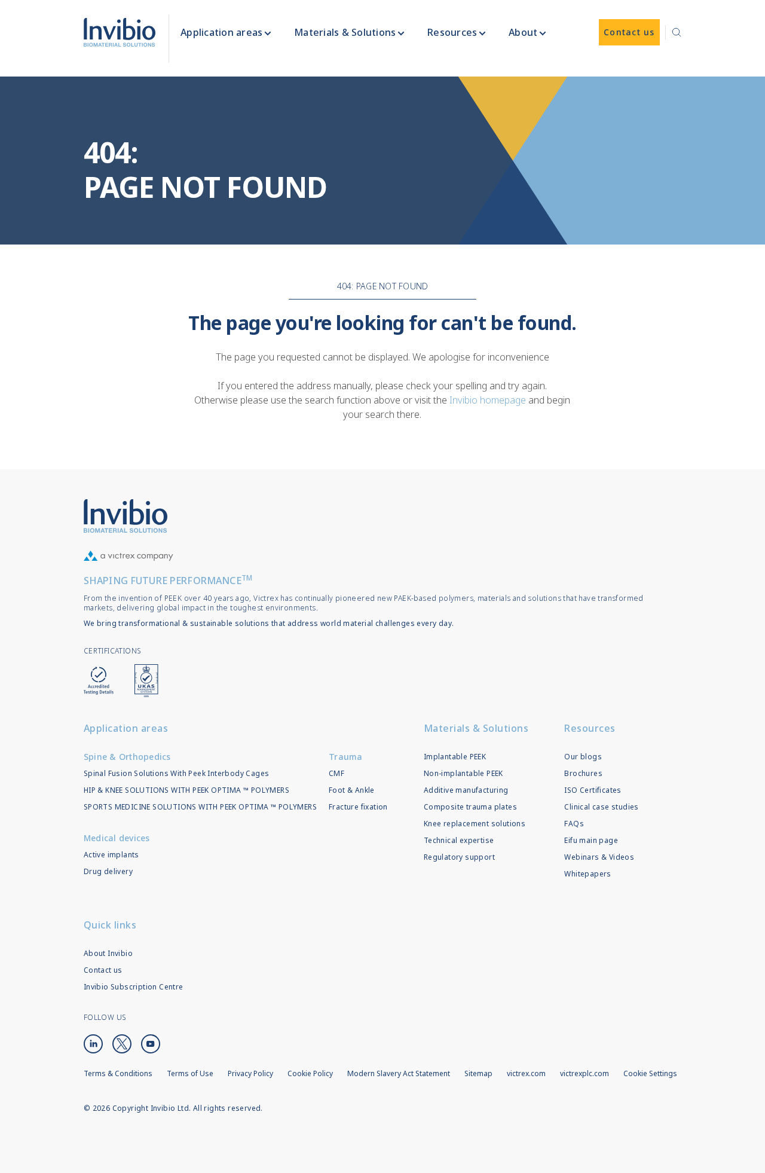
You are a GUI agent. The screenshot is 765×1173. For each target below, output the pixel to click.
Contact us (103, 970)
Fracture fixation (358, 807)
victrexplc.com (584, 1073)
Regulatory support (459, 857)
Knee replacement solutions (474, 823)
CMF (336, 773)
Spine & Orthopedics (127, 756)
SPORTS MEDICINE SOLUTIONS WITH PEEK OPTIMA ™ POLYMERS (200, 807)
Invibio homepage (487, 400)
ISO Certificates (592, 790)
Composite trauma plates (470, 807)
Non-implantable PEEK (463, 773)
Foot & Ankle (352, 790)
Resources (590, 728)
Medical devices (117, 838)
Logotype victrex (119, 32)
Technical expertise (459, 840)
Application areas (126, 728)
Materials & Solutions (476, 728)
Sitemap (478, 1073)
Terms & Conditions (118, 1073)
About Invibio (108, 953)
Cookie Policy (310, 1073)
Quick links (110, 924)
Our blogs (583, 757)
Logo (125, 516)
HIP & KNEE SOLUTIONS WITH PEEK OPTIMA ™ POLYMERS (186, 790)
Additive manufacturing (466, 790)
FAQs (574, 823)
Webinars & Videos (599, 857)
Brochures (583, 773)
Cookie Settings (650, 1074)
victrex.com (526, 1073)
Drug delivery (108, 871)
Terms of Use (190, 1073)
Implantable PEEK (455, 757)
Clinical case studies (601, 807)
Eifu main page (591, 840)
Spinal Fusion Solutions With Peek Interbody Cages (177, 773)
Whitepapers (587, 874)
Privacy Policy (250, 1073)
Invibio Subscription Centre (133, 987)
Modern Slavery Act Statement (398, 1073)
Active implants (111, 855)
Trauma (346, 756)
